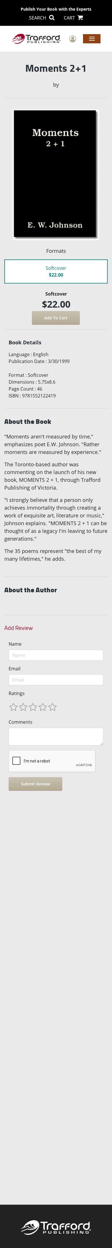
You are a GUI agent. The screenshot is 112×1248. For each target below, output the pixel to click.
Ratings (17, 693)
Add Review (18, 627)
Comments (20, 722)
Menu (92, 38)
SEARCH (38, 18)
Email (14, 668)
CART (70, 18)
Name (15, 644)
